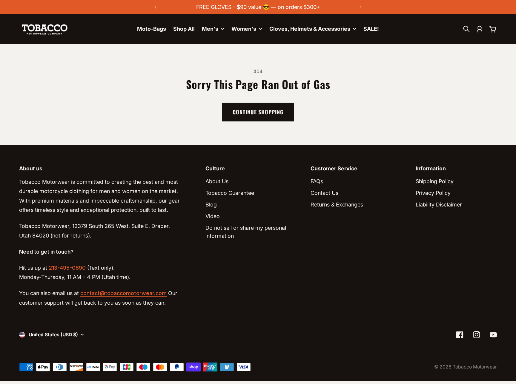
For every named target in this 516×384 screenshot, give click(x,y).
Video (212, 216)
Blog (211, 204)
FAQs (317, 181)
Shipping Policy (435, 181)
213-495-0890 (67, 268)
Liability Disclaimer (439, 204)
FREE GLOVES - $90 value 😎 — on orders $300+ (258, 7)
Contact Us (324, 193)
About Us (216, 181)
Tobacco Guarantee (229, 193)
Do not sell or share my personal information (245, 232)
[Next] (361, 7)
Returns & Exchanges (337, 204)
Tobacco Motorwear (475, 367)
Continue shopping (258, 112)
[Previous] (155, 7)
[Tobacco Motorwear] (44, 29)
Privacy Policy (433, 193)
